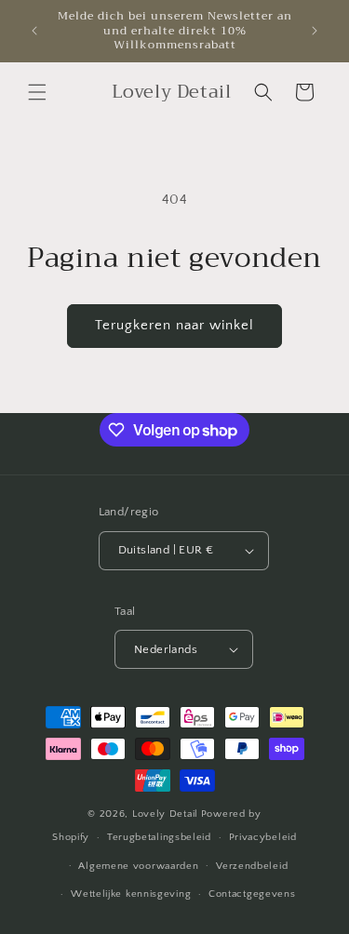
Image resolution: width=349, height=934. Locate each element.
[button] (37, 92)
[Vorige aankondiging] (34, 30)
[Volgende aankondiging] (314, 30)
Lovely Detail (165, 814)
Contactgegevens (252, 894)
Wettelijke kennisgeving (131, 894)
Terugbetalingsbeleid (159, 837)
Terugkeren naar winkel (174, 325)
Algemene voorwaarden (138, 866)
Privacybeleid (263, 837)
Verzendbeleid (252, 866)
